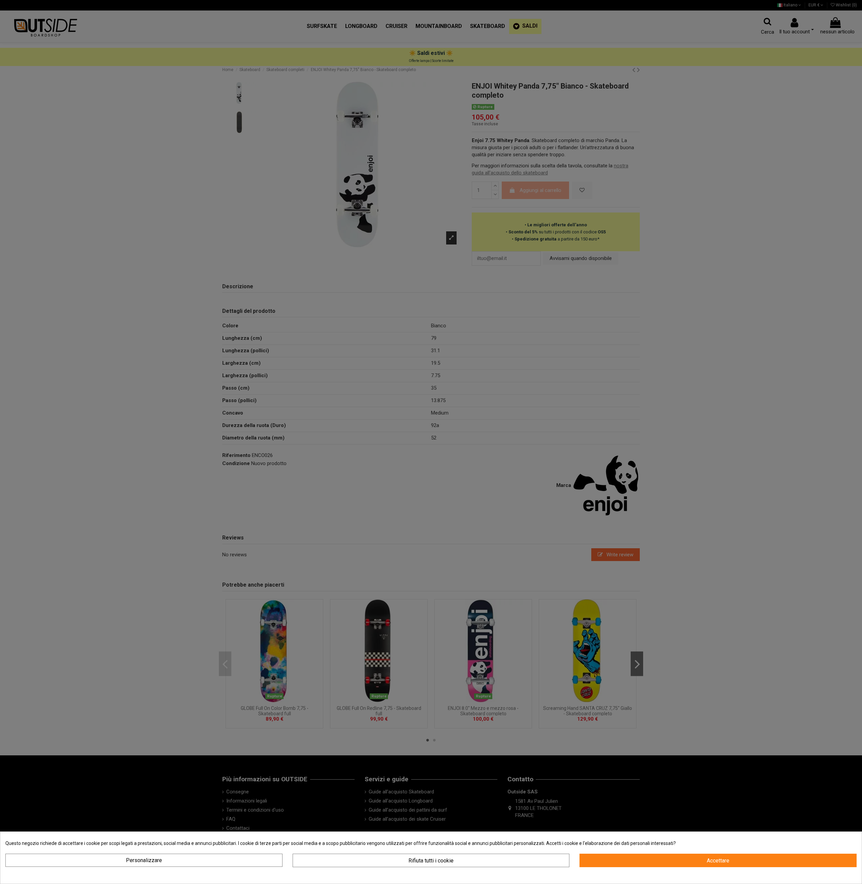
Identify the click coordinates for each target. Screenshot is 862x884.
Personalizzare (144, 860)
